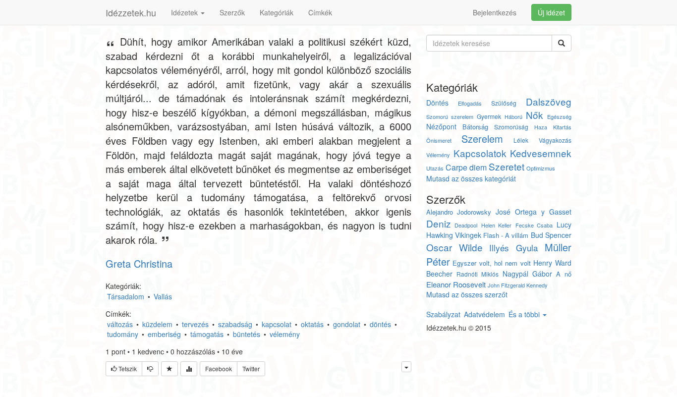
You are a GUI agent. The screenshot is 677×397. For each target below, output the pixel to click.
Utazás (435, 168)
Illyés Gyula (513, 247)
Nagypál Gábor (527, 274)
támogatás (207, 334)
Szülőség (503, 103)
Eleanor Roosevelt (456, 284)
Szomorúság (511, 126)
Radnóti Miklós (477, 274)
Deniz (438, 223)
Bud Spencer (551, 235)
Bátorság (475, 126)
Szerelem (482, 138)
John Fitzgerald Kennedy (518, 285)
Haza (540, 127)
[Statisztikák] (188, 368)
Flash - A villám (505, 235)
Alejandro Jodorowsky (459, 212)
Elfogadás (470, 103)
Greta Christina (139, 263)
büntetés (246, 334)
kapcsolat (276, 324)
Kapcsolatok (480, 153)
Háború (513, 116)
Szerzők (232, 12)
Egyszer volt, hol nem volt (491, 263)
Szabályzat (443, 314)
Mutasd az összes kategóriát (471, 178)
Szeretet (506, 166)
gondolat (346, 324)
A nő (563, 274)
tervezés (195, 324)
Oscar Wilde (454, 247)
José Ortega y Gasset (533, 212)
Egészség (559, 116)
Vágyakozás (555, 140)
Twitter (251, 368)
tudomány (122, 334)
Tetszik (127, 368)
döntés (380, 324)
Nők (534, 114)
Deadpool (465, 225)
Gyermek (489, 116)
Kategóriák (276, 12)
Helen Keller (496, 225)
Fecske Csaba (534, 225)
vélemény (285, 334)
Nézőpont (441, 126)
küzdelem (157, 324)
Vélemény (438, 155)
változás (120, 324)
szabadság (235, 324)
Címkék (320, 12)
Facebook (218, 368)
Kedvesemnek (540, 153)
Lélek (520, 140)
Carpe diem (466, 167)
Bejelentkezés (494, 12)
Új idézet (551, 12)
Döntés (437, 103)
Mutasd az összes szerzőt (467, 294)
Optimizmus (540, 168)
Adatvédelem (484, 314)
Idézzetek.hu (131, 12)
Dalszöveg (548, 101)
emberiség (164, 334)
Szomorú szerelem (449, 116)
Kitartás (562, 127)
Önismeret (438, 140)
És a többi (525, 314)
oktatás (312, 324)
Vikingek (468, 235)
